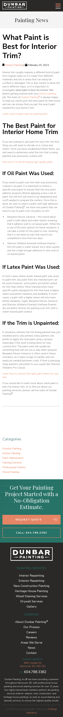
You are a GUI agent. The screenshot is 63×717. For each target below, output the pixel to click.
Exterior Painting (11, 448)
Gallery (32, 606)
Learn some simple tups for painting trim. (25, 114)
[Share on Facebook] (8, 418)
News (31, 647)
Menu (58, 8)
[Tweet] (18, 418)
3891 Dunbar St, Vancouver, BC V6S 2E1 (33, 664)
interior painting (47, 93)
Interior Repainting (31, 575)
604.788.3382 (35, 672)
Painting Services (12, 462)
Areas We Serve (31, 642)
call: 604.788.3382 (31, 533)
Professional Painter (14, 467)
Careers (31, 632)
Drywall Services (31, 601)
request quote (29, 519)
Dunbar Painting (30, 97)
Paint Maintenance (12, 458)
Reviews (31, 637)
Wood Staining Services (31, 596)
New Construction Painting (31, 586)
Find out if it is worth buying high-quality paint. (27, 162)
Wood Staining (10, 472)
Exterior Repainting (31, 580)
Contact (31, 653)
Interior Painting (14, 65)
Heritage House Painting (31, 591)
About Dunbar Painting (31, 622)
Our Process (32, 627)
